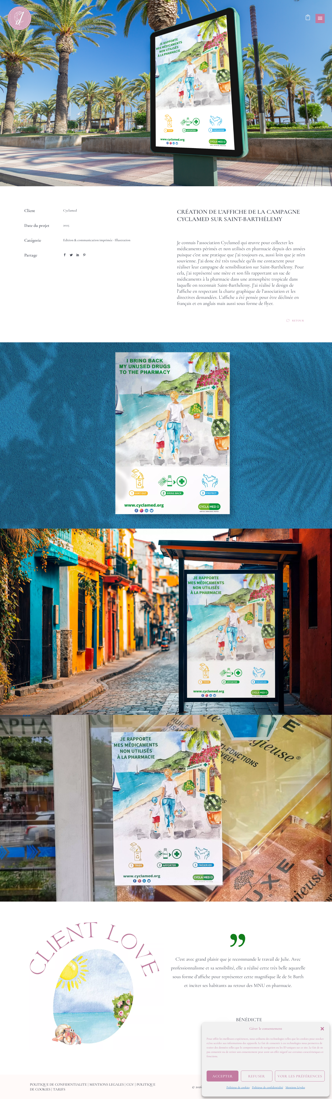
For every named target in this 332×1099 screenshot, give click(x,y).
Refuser (256, 1076)
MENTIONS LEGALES (106, 1084)
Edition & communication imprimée (88, 240)
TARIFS (59, 1089)
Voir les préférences (300, 1076)
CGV (130, 1084)
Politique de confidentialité (267, 1087)
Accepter (222, 1076)
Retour (298, 320)
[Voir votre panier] (308, 18)
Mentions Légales (295, 1087)
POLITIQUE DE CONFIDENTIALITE (58, 1084)
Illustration (122, 240)
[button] (322, 1028)
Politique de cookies (238, 1087)
